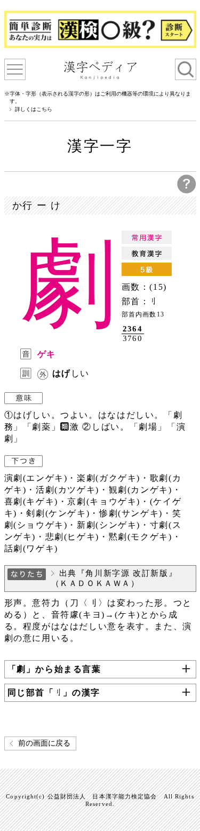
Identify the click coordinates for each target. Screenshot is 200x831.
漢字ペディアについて (15, 69)
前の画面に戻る (44, 743)
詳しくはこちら (33, 109)
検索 (185, 69)
